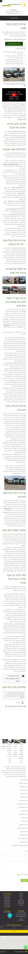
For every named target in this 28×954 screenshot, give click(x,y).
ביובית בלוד (24, 821)
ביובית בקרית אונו (22, 838)
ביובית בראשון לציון (22, 804)
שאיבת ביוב (7, 325)
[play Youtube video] (14, 95)
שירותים (21, 899)
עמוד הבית (21, 895)
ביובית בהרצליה (23, 787)
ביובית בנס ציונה (23, 825)
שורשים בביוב (7, 897)
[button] (24, 5)
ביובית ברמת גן (23, 790)
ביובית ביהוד (24, 818)
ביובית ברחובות (23, 835)
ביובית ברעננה (23, 842)
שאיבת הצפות (7, 905)
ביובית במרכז (24, 780)
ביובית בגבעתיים (23, 814)
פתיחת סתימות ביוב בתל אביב (10, 164)
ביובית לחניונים (7, 899)
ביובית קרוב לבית (21, 903)
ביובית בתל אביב (23, 783)
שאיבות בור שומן (7, 900)
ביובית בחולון (24, 793)
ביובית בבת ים (23, 797)
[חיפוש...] (15, 1)
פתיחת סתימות (7, 895)
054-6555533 (21, 920)
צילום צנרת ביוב (7, 903)
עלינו (21, 897)
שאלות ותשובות (21, 902)
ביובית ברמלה (23, 831)
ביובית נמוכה (7, 508)
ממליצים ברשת (21, 900)
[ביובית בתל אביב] (14, 68)
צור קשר (21, 905)
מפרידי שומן (7, 902)
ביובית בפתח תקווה (22, 828)
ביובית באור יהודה (22, 807)
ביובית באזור (24, 811)
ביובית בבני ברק (23, 800)
